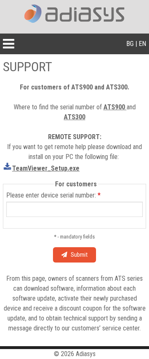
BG (130, 44)
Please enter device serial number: (53, 195)
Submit (77, 254)
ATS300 (74, 117)
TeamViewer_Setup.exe (45, 168)
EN (142, 44)
